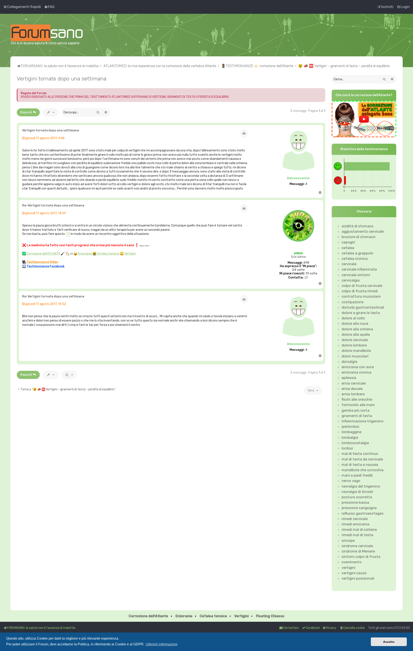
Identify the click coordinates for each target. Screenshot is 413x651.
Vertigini (130, 253)
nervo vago (351, 481)
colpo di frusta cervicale (362, 285)
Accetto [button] (389, 641)
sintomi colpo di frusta (361, 556)
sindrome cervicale (357, 546)
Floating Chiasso (270, 616)
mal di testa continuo (360, 453)
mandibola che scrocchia (363, 470)
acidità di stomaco (357, 226)
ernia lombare (353, 394)
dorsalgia (349, 361)
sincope (348, 540)
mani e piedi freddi (357, 475)
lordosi (347, 448)
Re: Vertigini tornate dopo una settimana (53, 205)
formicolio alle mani (358, 405)
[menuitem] (49, 7)
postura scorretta (357, 497)
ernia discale (352, 388)
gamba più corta (356, 410)
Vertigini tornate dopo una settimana (61, 78)
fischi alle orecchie (357, 399)
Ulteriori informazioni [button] (161, 644)
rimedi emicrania (355, 524)
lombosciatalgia (355, 443)
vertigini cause (354, 573)
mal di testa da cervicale (362, 459)
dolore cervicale (355, 340)
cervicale (349, 264)
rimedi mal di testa (357, 535)
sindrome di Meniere (358, 551)
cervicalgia (351, 280)
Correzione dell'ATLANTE (43, 253)
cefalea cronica (355, 258)
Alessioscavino (298, 178)
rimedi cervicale (355, 519)
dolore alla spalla (356, 334)
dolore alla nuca (355, 323)
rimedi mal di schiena (359, 529)
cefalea (348, 248)
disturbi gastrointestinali (363, 307)
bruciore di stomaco (358, 237)
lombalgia (350, 437)
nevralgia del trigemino (361, 486)
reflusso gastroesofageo (363, 513)
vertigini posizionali (358, 578)
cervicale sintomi (356, 275)
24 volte (298, 270)
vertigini (348, 567)
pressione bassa (355, 502)
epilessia (349, 378)
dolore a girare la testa (361, 313)
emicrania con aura (358, 367)
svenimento (352, 562)
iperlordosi (350, 426)
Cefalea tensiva (108, 253)
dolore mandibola (356, 350)
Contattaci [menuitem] (291, 628)
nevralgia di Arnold (357, 491)
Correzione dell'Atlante (148, 616)
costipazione (353, 302)
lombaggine (351, 432)
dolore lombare (354, 345)
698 (306, 263)
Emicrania (85, 253)
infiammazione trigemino (363, 421)
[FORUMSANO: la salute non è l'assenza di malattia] (47, 33)
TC (68, 234)
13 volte (311, 273)
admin (298, 253)
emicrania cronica (356, 372)
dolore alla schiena (357, 329)
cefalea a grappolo (357, 253)
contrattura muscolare (361, 296)
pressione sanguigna (359, 508)
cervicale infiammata (359, 269)
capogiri (348, 242)
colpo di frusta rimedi (360, 291)
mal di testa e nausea (360, 464)
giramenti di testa (357, 416)
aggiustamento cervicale (363, 231)
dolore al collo (353, 318)
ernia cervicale (354, 383)
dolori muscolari (355, 356)
